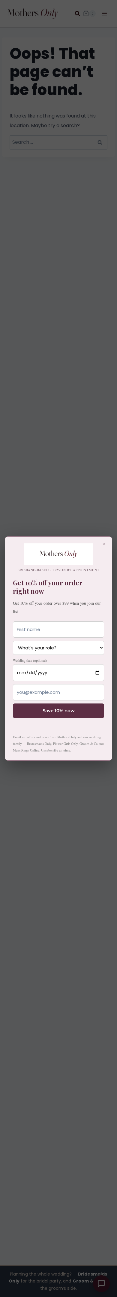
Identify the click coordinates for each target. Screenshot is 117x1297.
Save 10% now (59, 710)
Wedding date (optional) (30, 660)
